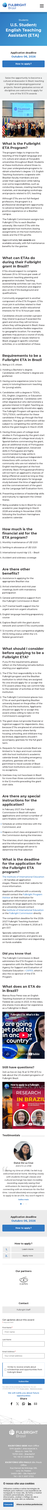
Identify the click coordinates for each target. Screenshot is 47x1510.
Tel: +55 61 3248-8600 (23, 1457)
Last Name (6, 1340)
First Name (7, 1328)
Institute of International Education (25, 910)
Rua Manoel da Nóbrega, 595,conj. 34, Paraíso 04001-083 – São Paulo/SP (23, 1471)
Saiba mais (23, 1199)
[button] (21, 1204)
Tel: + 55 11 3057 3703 (23, 1476)
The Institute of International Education (23, 877)
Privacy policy (24, 1389)
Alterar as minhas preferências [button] (29, 1504)
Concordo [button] (8, 1504)
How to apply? (24, 64)
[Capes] (23, 1281)
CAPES (29, 970)
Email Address (9, 1352)
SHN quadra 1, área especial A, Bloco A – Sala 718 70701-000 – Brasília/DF (23, 1451)
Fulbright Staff (23, 1310)
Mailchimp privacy (36, 1389)
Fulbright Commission (21, 913)
